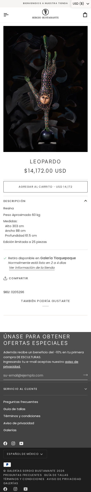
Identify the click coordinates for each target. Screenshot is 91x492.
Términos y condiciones (21, 416)
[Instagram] (13, 443)
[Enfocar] (11, 144)
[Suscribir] (84, 374)
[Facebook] (5, 443)
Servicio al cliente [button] (20, 389)
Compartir (18, 278)
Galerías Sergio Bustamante (31, 471)
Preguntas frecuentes (20, 402)
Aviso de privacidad (18, 423)
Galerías (10, 430)
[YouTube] (21, 443)
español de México (23, 454)
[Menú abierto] (9, 14)
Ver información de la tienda (32, 267)
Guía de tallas (14, 409)
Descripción (14, 201)
